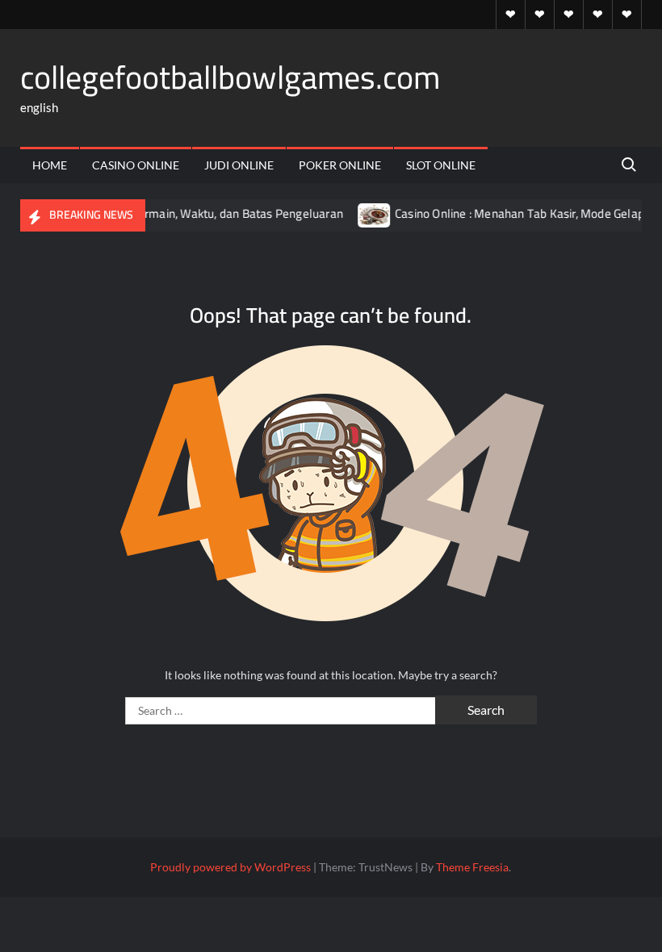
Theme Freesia (472, 867)
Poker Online (340, 165)
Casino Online (135, 165)
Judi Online (239, 165)
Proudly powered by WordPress (230, 867)
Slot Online (441, 165)
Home (49, 165)
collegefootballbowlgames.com (230, 77)
